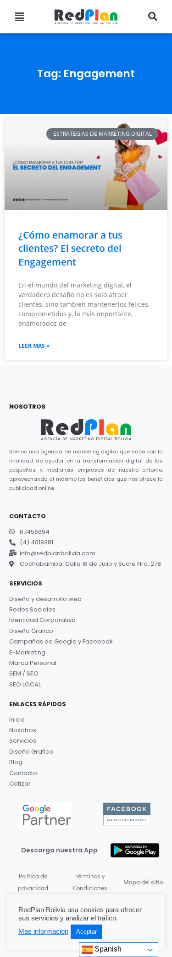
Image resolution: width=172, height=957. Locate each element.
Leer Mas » (34, 346)
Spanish (107, 949)
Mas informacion (43, 931)
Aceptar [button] (86, 931)
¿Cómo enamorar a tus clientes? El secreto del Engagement (70, 248)
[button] (19, 16)
